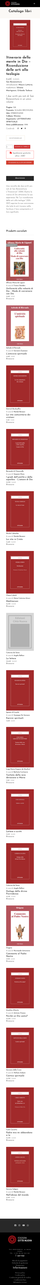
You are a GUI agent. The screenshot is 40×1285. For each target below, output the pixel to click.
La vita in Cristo (14, 539)
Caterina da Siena (12, 653)
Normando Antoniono (22, 951)
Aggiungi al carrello (22, 146)
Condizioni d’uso (20, 1280)
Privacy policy (20, 1273)
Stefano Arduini (19, 1073)
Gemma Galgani (12, 1189)
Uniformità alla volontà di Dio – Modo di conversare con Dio (19, 291)
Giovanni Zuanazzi (20, 351)
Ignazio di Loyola (12, 712)
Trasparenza (20, 1265)
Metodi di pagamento (20, 1260)
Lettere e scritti (14, 831)
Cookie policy (20, 1275)
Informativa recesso (20, 1282)
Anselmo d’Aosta (12, 1010)
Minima (17, 116)
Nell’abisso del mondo (17, 1195)
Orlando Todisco (24, 91)
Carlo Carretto (11, 1130)
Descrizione (20, 178)
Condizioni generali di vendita (20, 1277)
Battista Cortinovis (21, 772)
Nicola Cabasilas (12, 533)
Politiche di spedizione (20, 1263)
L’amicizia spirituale (16, 354)
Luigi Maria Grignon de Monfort (18, 769)
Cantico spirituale (15, 1076)
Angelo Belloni (19, 655)
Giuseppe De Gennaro (22, 715)
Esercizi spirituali (14, 718)
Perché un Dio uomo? (17, 1016)
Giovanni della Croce (13, 1070)
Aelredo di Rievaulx (13, 348)
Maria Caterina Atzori (22, 598)
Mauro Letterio (25, 85)
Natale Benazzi (19, 412)
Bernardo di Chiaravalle (15, 471)
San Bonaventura (14, 82)
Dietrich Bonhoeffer (13, 409)
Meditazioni (12, 601)
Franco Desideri (19, 285)
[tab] (20, 178)
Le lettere (11, 658)
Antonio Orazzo (20, 1013)
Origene (9, 948)
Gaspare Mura (19, 474)
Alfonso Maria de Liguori (15, 283)
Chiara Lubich (11, 595)
